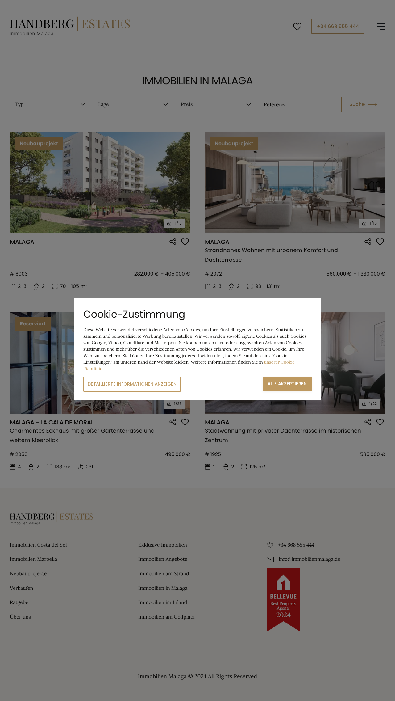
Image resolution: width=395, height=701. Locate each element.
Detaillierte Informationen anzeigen (132, 384)
